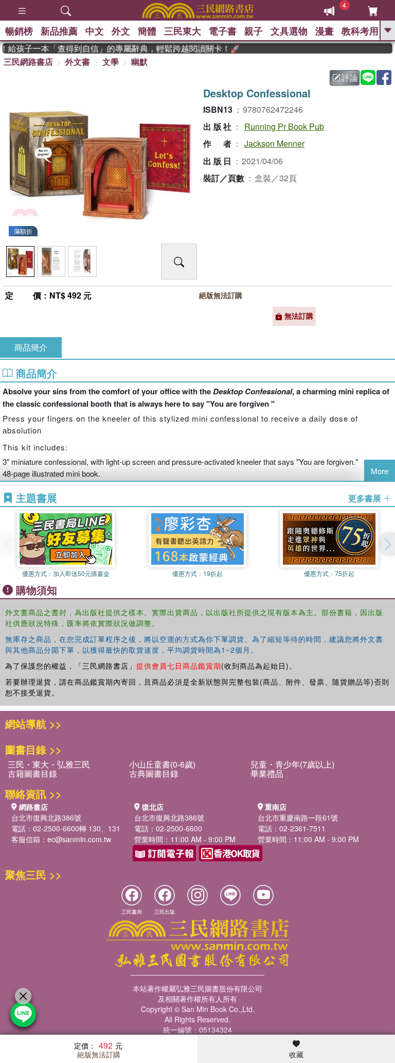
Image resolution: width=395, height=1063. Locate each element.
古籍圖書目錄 (32, 773)
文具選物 (289, 31)
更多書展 (365, 498)
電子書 (223, 31)
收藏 (296, 1054)
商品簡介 (30, 347)
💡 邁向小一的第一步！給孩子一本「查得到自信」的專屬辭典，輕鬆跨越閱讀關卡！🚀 (115, 48)
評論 (350, 77)
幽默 (139, 61)
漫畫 (324, 31)
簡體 (147, 31)
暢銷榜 (19, 31)
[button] (387, 544)
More (379, 470)
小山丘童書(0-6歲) (162, 764)
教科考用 (360, 31)
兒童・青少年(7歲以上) (292, 764)
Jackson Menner (274, 143)
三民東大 (182, 31)
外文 (121, 31)
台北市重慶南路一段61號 (298, 817)
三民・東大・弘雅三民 (49, 764)
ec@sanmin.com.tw (79, 839)
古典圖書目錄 (153, 773)
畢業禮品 (266, 773)
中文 (94, 31)
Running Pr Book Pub (284, 126)
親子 (253, 31)
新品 (59, 31)
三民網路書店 (28, 61)
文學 (110, 61)
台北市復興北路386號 (46, 817)
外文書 (77, 61)
